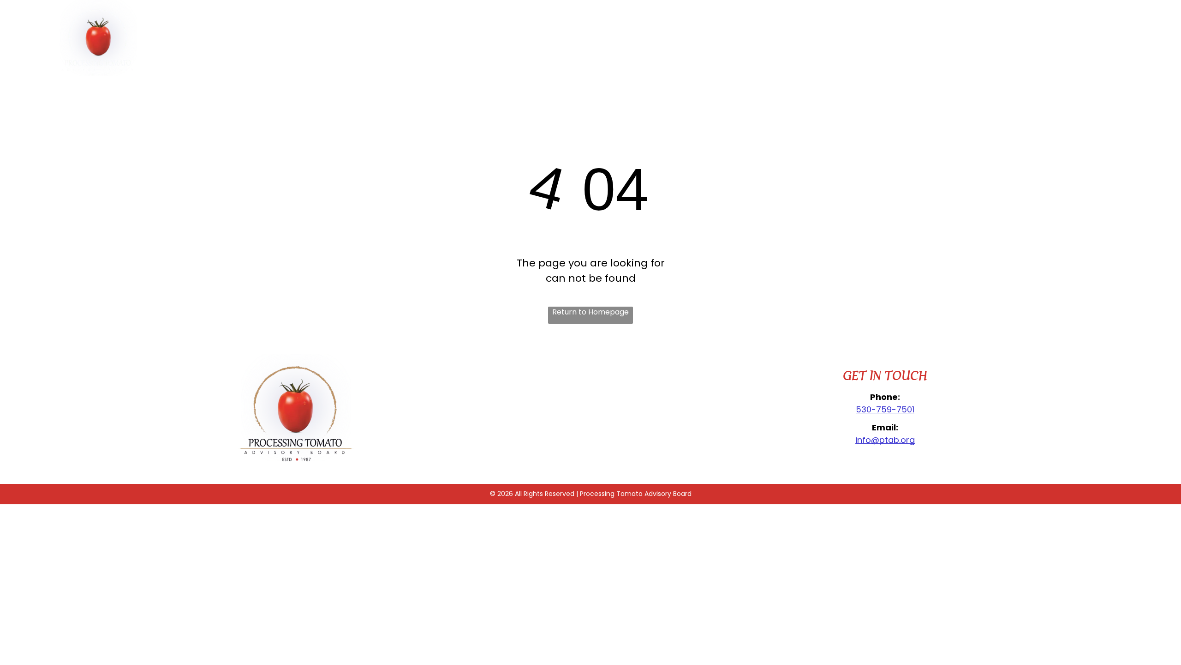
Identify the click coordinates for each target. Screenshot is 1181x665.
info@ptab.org (885, 440)
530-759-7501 (885, 409)
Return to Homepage (590, 312)
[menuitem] (468, 48)
